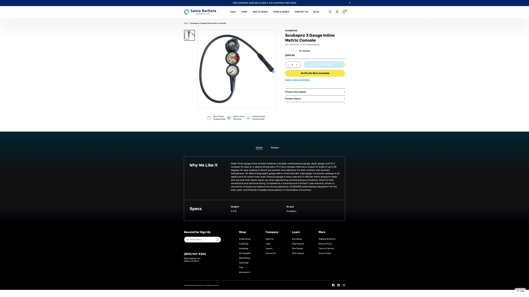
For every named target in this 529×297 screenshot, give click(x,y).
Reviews (306, 51)
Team (268, 244)
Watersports (244, 272)
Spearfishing (244, 258)
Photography (245, 253)
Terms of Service (326, 248)
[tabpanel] (237, 69)
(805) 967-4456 (195, 254)
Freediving (243, 244)
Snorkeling (243, 248)
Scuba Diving (244, 239)
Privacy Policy (325, 253)
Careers (269, 248)
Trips (241, 267)
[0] (344, 12)
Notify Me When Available (315, 73)
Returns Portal (325, 244)
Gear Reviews (298, 244)
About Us (270, 239)
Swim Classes (298, 253)
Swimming (243, 263)
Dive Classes (297, 248)
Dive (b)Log (297, 239)
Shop (186, 23)
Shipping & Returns (327, 239)
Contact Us (271, 253)
